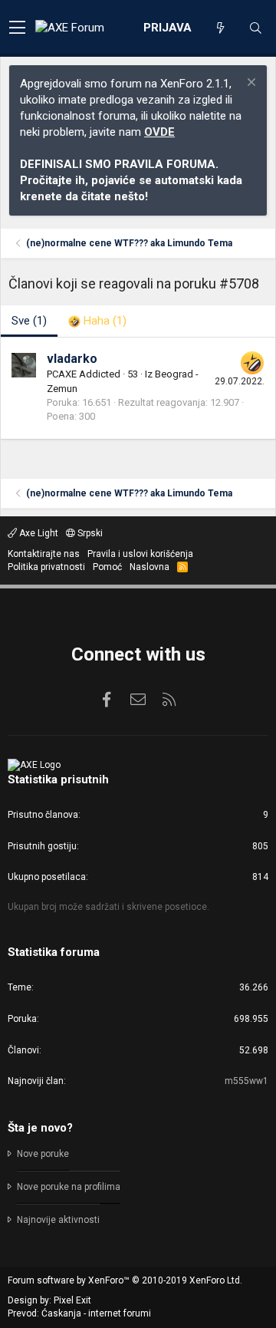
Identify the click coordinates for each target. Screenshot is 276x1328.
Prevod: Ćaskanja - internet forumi (79, 1313)
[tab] (97, 321)
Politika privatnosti (46, 567)
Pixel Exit (72, 1300)
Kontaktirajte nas (44, 554)
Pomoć (107, 567)
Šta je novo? (40, 1128)
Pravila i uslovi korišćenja (140, 554)
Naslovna (149, 567)
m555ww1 (246, 1081)
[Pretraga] (255, 28)
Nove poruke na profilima (68, 1186)
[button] (17, 28)
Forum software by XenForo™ (125, 1280)
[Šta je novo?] (220, 28)
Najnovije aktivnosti (58, 1219)
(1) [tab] (29, 321)
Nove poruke (43, 1153)
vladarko (72, 358)
